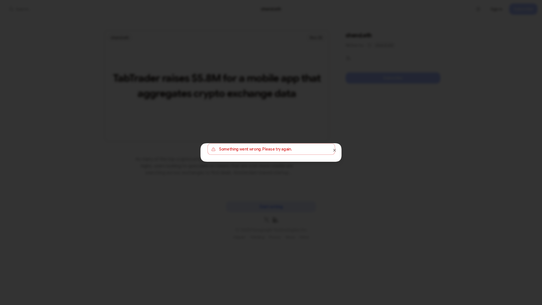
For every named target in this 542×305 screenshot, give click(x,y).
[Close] (334, 150)
